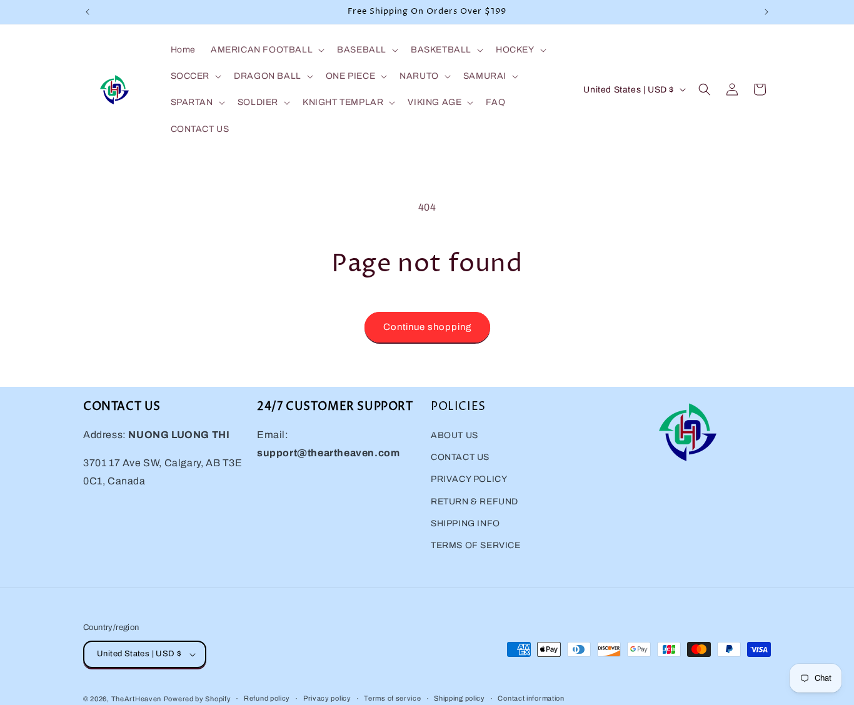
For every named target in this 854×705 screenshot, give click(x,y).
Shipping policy (459, 698)
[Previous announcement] (87, 12)
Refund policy (267, 698)
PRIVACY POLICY (469, 479)
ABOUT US (454, 435)
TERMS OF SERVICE (476, 545)
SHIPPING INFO (465, 523)
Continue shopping (427, 327)
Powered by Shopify (197, 698)
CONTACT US (460, 457)
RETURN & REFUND (474, 501)
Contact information (531, 698)
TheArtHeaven (136, 698)
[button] (266, 50)
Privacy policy (327, 698)
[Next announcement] (766, 12)
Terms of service (392, 698)
